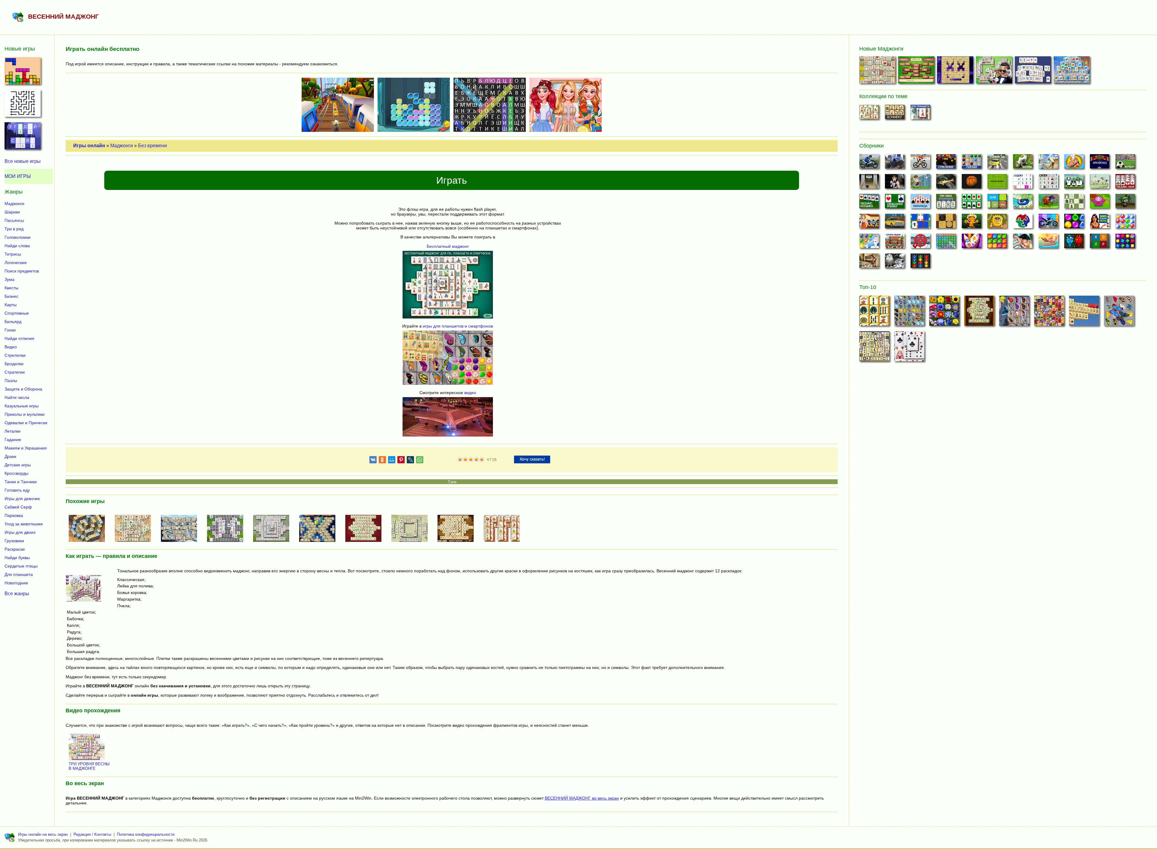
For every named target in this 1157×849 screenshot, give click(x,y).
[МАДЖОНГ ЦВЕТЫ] (944, 312)
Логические (16, 262)
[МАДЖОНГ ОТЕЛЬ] (995, 71)
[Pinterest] (401, 461)
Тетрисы (13, 254)
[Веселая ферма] (1023, 163)
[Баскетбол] (971, 183)
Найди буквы (17, 557)
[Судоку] (1023, 183)
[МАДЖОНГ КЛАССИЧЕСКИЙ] (365, 529)
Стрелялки (15, 355)
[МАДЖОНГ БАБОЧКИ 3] (1119, 312)
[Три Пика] (946, 203)
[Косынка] (869, 203)
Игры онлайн (89, 145)
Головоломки (17, 237)
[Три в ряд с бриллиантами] (1125, 243)
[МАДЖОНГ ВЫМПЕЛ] (1084, 312)
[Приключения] (895, 262)
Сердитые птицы (21, 566)
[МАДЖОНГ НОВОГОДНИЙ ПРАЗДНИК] (1072, 71)
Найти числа (17, 397)
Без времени (152, 145)
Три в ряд (14, 228)
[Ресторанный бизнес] (1074, 163)
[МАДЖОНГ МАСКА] (956, 71)
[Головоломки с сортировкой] (920, 262)
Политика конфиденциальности (145, 834)
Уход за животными (24, 523)
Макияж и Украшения (26, 448)
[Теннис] (997, 183)
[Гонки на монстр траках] (895, 163)
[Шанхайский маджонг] (869, 114)
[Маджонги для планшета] (920, 114)
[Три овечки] (1099, 183)
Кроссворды (16, 473)
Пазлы (11, 380)
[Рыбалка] (946, 183)
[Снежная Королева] (869, 243)
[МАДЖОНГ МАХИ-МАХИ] (457, 529)
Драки (10, 456)
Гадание (13, 439)
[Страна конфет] (1074, 223)
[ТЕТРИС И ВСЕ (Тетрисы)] (23, 72)
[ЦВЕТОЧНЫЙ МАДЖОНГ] (1049, 312)
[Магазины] (869, 223)
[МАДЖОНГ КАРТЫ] (909, 348)
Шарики (12, 212)
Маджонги (121, 145)
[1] (460, 459)
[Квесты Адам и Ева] (997, 223)
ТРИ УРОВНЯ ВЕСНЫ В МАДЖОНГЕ (89, 766)
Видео (11, 346)
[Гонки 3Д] (997, 163)
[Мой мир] (391, 461)
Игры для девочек (22, 498)
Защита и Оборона (23, 389)
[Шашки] (946, 223)
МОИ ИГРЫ (18, 176)
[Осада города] (1125, 203)
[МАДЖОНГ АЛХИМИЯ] (89, 529)
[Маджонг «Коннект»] (895, 114)
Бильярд (13, 321)
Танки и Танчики (21, 481)
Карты (11, 304)
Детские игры (18, 464)
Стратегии (15, 372)
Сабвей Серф (18, 507)
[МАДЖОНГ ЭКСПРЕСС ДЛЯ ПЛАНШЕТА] (273, 529)
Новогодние (16, 582)
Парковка (14, 515)
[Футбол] (1125, 163)
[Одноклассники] (382, 461)
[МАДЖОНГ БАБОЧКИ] (909, 312)
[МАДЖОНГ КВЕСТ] (181, 529)
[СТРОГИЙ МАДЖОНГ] (878, 71)
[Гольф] (920, 183)
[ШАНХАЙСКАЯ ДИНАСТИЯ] (979, 312)
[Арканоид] (1099, 163)
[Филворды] (946, 243)
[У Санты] (1125, 223)
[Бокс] (895, 183)
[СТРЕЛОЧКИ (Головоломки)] (23, 105)
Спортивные (17, 313)
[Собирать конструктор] (1048, 223)
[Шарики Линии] (971, 163)
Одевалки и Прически (26, 422)
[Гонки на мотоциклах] (869, 163)
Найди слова (17, 245)
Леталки (12, 431)
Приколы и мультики (25, 414)
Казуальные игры (22, 405)
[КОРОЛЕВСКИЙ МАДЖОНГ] (1033, 71)
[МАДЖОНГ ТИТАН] (874, 348)
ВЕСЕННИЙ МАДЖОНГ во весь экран (582, 798)
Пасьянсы (14, 220)
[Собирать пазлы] (1023, 223)
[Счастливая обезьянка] (971, 223)
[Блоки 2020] (997, 243)
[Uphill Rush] (1023, 203)
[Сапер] (1048, 183)
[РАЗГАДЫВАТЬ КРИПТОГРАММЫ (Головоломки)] (23, 137)
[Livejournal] (410, 461)
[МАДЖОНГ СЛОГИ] (917, 71)
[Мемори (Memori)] (920, 223)
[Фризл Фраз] (1099, 203)
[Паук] (1125, 183)
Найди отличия (19, 338)
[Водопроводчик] (920, 243)
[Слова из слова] (1099, 243)
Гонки (10, 330)
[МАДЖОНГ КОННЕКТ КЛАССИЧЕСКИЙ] (874, 312)
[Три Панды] (1074, 183)
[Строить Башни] (895, 243)
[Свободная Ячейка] (895, 203)
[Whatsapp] (419, 461)
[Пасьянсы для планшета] (971, 203)
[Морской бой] (1048, 243)
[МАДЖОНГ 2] (319, 529)
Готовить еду (17, 490)
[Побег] (869, 262)
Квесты (11, 287)
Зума (9, 279)
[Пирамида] (920, 203)
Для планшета (19, 574)
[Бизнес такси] (895, 223)
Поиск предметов (22, 271)
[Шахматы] (1074, 203)
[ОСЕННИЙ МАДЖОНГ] (504, 529)
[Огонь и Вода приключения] (1074, 243)
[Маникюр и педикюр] (971, 243)
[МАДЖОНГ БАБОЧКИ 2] (1014, 312)
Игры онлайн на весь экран (43, 834)
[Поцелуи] (1023, 243)
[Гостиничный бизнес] (1048, 163)
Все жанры (17, 593)
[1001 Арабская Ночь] (1099, 223)
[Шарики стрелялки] (946, 163)
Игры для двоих (20, 532)
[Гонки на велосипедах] (920, 163)
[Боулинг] (869, 183)
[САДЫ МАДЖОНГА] (227, 529)
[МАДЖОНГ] (135, 529)
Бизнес (11, 296)
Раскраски (15, 549)
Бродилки (14, 363)
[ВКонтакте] (373, 461)
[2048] (997, 203)
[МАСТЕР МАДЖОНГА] (411, 529)
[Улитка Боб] (1048, 203)
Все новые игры (23, 161)
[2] (462, 459)
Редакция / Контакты (92, 834)
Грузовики (14, 540)
